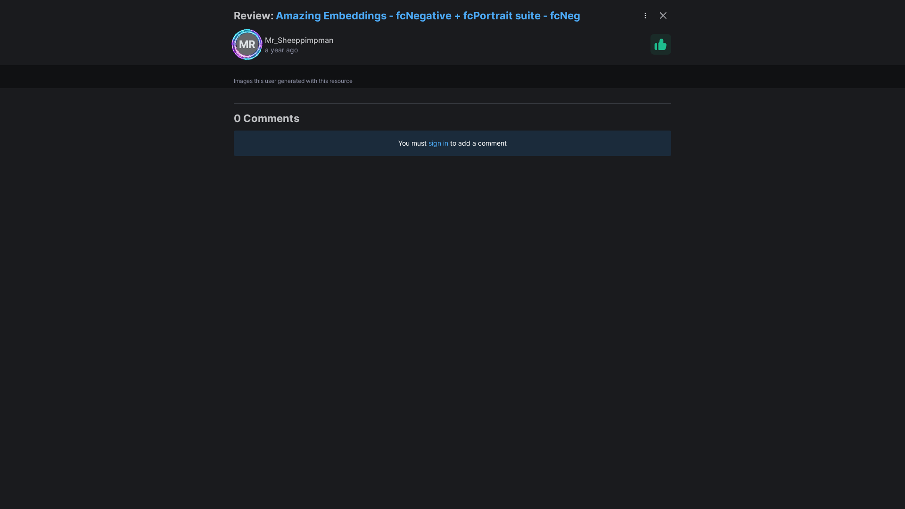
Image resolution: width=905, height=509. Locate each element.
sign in (438, 143)
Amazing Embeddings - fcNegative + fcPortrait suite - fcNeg (428, 15)
